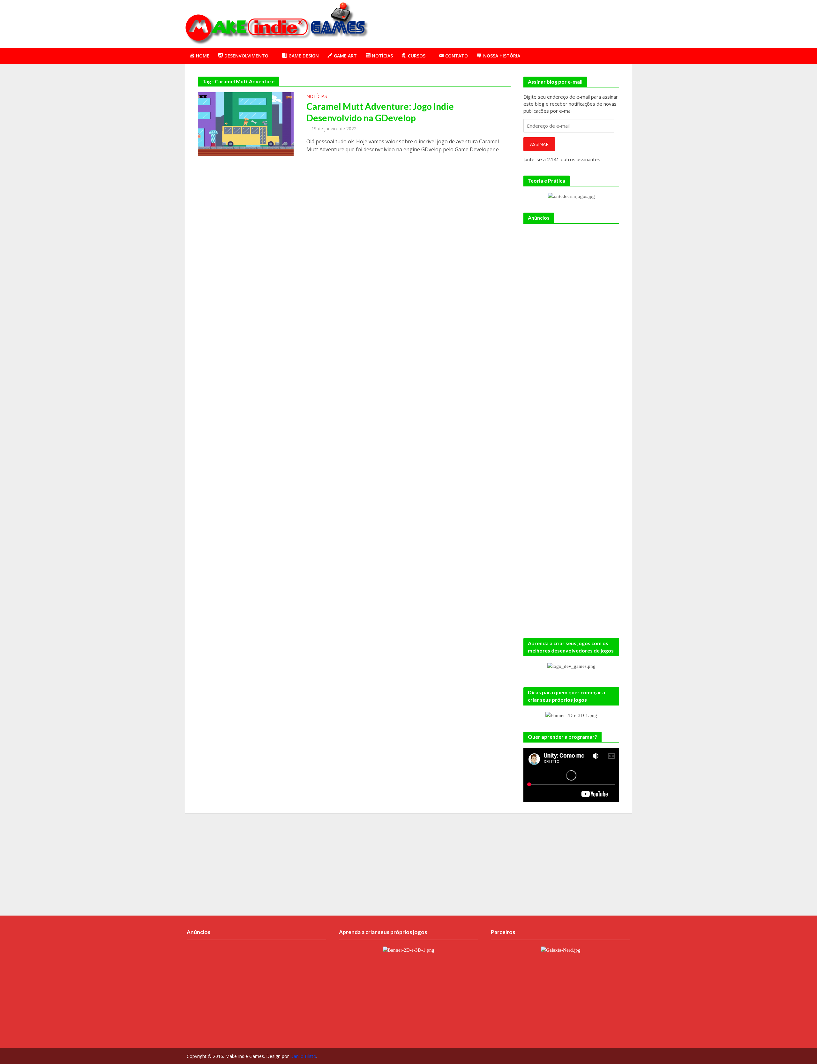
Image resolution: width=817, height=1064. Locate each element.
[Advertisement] (516, 22)
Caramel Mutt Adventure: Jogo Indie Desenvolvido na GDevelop (380, 112)
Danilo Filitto (303, 1056)
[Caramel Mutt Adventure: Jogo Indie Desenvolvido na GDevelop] (246, 123)
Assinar (539, 144)
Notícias (316, 96)
